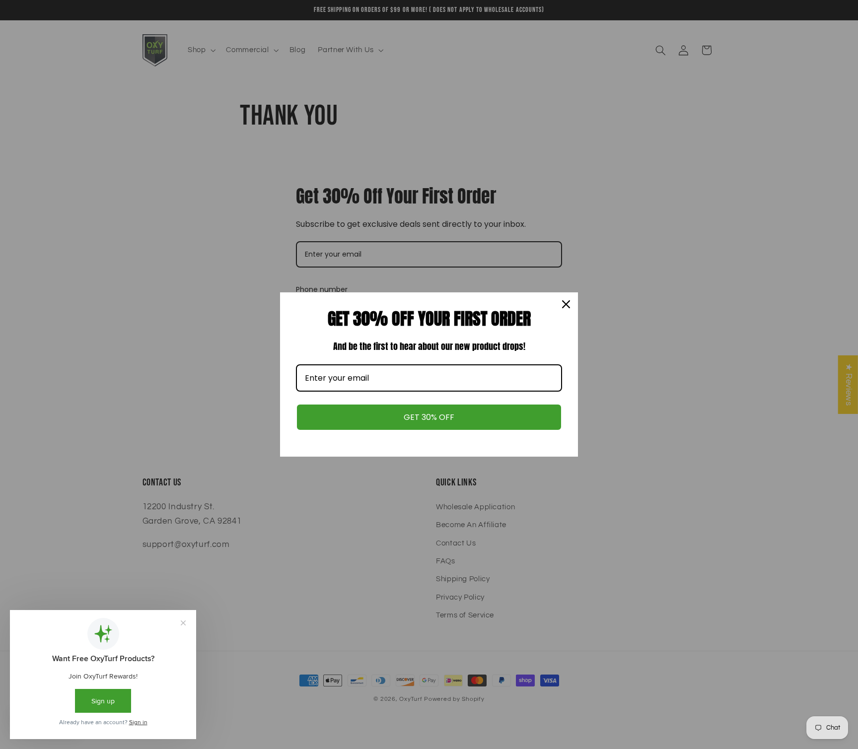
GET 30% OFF (429, 417)
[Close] (566, 304)
